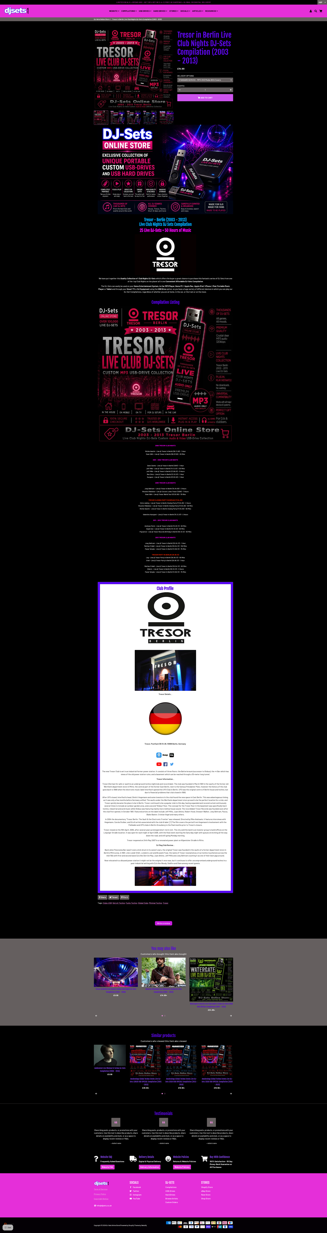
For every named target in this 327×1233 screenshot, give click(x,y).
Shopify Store (207, 1187)
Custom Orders (171, 1202)
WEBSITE (113, 11)
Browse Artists (171, 1198)
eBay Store (205, 1191)
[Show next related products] (231, 1093)
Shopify (131, 1225)
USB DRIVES (144, 11)
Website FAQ (107, 1167)
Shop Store (206, 1198)
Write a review (163, 923)
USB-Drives (170, 1191)
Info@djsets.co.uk (104, 1205)
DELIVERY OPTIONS (185, 76)
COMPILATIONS (128, 11)
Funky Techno (131, 903)
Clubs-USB (107, 903)
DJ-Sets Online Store (102, 19)
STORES (173, 11)
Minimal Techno (155, 903)
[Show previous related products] (96, 1093)
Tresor (165, 903)
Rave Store (205, 1195)
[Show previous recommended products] (96, 1015)
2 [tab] (164, 1015)
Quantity (180, 86)
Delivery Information (149, 1167)
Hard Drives (170, 1195)
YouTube (136, 1198)
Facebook (136, 1187)
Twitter (135, 1191)
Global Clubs (143, 903)
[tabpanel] (116, 984)
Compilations (170, 1187)
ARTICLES (197, 11)
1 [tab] (162, 1015)
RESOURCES (211, 11)
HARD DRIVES (159, 11)
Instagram (136, 1195)
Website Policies (182, 1167)
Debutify (144, 1225)
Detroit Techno (119, 903)
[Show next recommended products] (231, 1015)
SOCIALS (184, 11)
